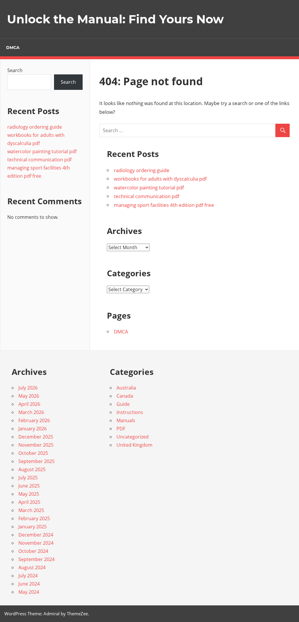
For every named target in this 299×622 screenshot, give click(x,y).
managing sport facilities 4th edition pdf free (164, 205)
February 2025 (34, 518)
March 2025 (31, 510)
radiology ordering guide (141, 170)
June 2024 (29, 584)
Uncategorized (133, 437)
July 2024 (28, 575)
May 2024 (28, 592)
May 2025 (28, 494)
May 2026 (28, 396)
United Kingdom (134, 445)
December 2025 (35, 437)
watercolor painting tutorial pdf (149, 187)
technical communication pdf (146, 196)
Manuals (126, 420)
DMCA (13, 47)
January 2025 (32, 526)
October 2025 (33, 453)
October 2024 (33, 551)
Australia (126, 388)
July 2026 (28, 388)
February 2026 (34, 420)
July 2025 (28, 477)
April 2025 (29, 502)
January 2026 (32, 428)
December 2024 (35, 535)
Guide (123, 404)
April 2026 (29, 404)
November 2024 (35, 543)
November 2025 (35, 445)
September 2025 (36, 461)
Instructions (130, 412)
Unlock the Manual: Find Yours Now (115, 19)
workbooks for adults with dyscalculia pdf (160, 178)
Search (14, 70)
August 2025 (32, 469)
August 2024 (32, 567)
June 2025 (29, 486)
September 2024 (36, 559)
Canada (125, 396)
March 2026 (31, 412)
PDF (121, 428)
